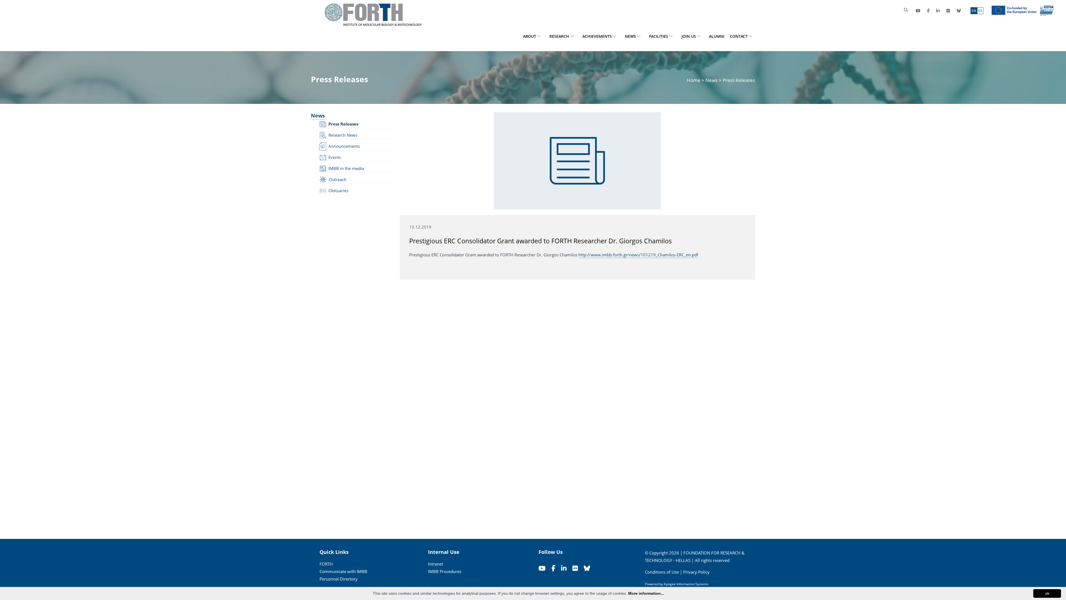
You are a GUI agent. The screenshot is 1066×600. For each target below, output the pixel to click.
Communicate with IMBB (343, 571)
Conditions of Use (662, 572)
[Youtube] (918, 10)
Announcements (344, 146)
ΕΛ (980, 10)
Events (334, 157)
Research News (342, 135)
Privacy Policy (696, 572)
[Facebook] (928, 10)
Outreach (337, 179)
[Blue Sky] (958, 10)
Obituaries (338, 190)
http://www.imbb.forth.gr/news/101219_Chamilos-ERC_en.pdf (638, 255)
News (711, 80)
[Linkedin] (938, 10)
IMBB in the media (346, 168)
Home (694, 80)
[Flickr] (948, 10)
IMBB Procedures (444, 571)
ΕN (974, 10)
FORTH (326, 564)
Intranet (435, 564)
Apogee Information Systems (686, 584)
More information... (646, 593)
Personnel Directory (339, 579)
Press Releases (343, 124)
